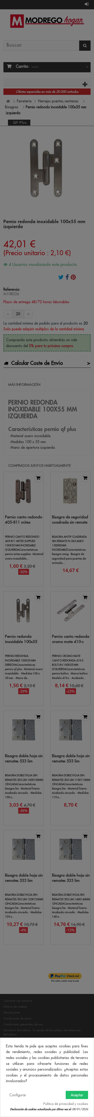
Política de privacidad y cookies (65, 1104)
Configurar (17, 1095)
